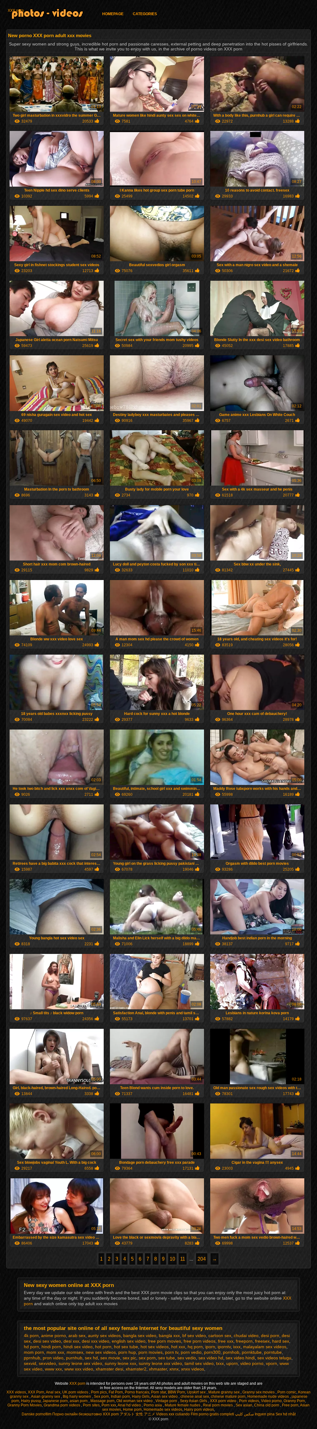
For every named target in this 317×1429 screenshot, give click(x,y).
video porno (251, 1363)
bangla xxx (169, 1335)
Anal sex (53, 1392)
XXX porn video (223, 1401)
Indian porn (120, 1396)
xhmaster (158, 1368)
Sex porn (101, 1396)
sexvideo (47, 1363)
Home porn (132, 1409)
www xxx (53, 1368)
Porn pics (99, 1392)
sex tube (166, 1357)
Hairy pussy (31, 1401)
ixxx (237, 1346)
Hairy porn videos (199, 1409)
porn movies (150, 1352)
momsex (75, 1352)
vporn (271, 1363)
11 (182, 1259)
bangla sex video (139, 1335)
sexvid (30, 1363)
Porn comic (286, 1392)
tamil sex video (199, 1363)
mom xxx (55, 1352)
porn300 (212, 1352)
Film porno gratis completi (212, 1414)
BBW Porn (176, 1392)
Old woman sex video (135, 1401)
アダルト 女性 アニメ (137, 1414)
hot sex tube (126, 1346)
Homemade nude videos (268, 1396)
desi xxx (71, 1341)
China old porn (267, 1405)
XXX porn (16, 10)
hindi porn (51, 1346)
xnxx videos (192, 1368)
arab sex (76, 1335)
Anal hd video (130, 1405)
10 (172, 1259)
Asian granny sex (46, 1396)
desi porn (270, 1335)
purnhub (74, 1357)
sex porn (147, 1357)
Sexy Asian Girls (194, 1401)
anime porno (53, 1335)
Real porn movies (218, 1405)
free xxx (225, 1341)
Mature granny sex (224, 1392)
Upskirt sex (196, 1392)
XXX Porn (36, 1392)
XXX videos (16, 1392)
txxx (220, 1363)
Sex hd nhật (286, 1414)
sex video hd (210, 1357)
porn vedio (191, 1352)
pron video (53, 1357)
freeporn (244, 1341)
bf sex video (194, 1335)
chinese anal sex (194, 1396)
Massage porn (102, 1401)
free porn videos (199, 1341)
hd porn (31, 1346)
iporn (210, 1346)
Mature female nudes (183, 1405)
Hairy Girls (141, 1396)
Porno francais (137, 1392)
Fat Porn (116, 1392)
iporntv (224, 1346)
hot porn (103, 1346)
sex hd (91, 1357)
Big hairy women (77, 1396)
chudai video (246, 1335)
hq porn (195, 1346)
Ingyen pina (265, 1414)
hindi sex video (78, 1346)
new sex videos (101, 1352)
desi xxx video (95, 1341)
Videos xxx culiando (173, 1414)
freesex (262, 1341)
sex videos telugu (274, 1357)
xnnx (174, 1368)
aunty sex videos (104, 1335)
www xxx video (78, 1368)
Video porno (271, 1401)
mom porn (34, 1352)
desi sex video (47, 1341)
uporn (232, 1363)
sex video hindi (240, 1357)
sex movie (110, 1357)
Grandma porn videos (62, 1405)
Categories (145, 14)
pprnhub (32, 1357)
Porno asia (153, 1405)
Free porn (290, 1405)
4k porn (31, 1335)
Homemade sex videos (163, 1409)
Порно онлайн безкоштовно (77, 1414)
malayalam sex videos (264, 1346)
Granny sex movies (259, 1392)
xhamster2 (136, 1368)
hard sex (280, 1341)
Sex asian (244, 1405)
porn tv (171, 1352)
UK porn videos (75, 1392)
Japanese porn (55, 1401)
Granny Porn (294, 1401)
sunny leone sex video (80, 1363)
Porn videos (249, 1401)
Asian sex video (165, 1396)
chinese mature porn (228, 1396)
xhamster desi (109, 1368)
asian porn (79, 1401)
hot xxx (178, 1346)
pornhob (231, 1352)
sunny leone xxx (120, 1363)
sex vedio (186, 1357)
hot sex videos (155, 1346)
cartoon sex (219, 1335)
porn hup (127, 1352)
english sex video (128, 1341)
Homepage (113, 14)
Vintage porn (166, 1401)
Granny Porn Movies (24, 1405)
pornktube (252, 1352)
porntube (273, 1352)
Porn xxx (109, 1405)
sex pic (129, 1357)
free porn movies (164, 1341)
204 (202, 1259)
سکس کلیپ (244, 1414)
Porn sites (91, 1405)
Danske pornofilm (36, 1414)
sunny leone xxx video (160, 1363)
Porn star (158, 1392)
